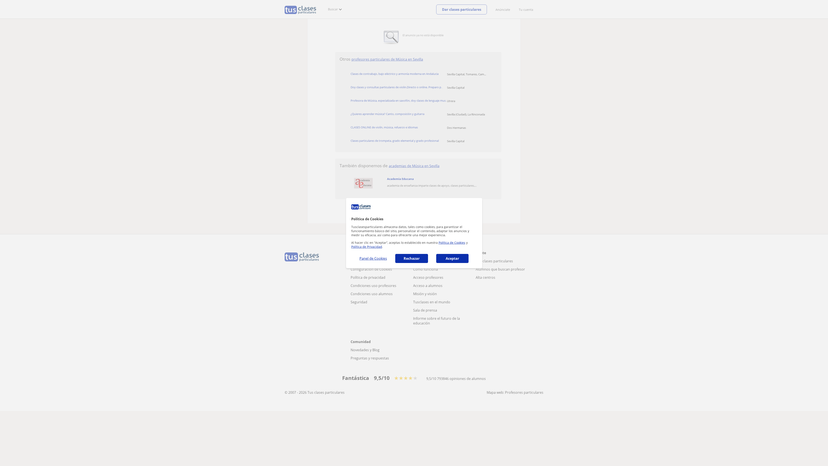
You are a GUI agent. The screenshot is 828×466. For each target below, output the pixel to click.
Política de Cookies (452, 243)
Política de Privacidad (366, 247)
